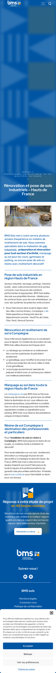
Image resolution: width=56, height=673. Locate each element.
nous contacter (17, 474)
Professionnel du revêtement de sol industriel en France (28, 175)
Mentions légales (28, 598)
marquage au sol (15, 394)
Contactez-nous (28, 602)
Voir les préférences (28, 662)
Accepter (28, 646)
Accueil (27, 172)
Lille (46, 311)
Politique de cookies (26, 669)
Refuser (28, 654)
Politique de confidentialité (28, 606)
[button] (51, 612)
